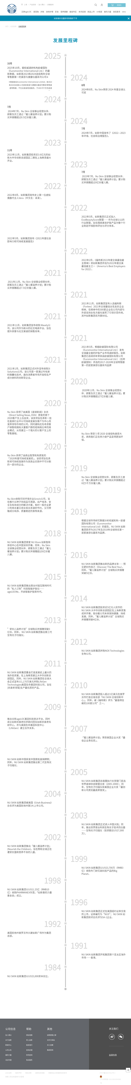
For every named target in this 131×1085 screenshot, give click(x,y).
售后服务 (29, 1060)
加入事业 (42, 4)
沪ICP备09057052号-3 (107, 1073)
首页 (6, 26)
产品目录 (33, 4)
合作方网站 (51, 1040)
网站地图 (29, 1035)
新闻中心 (8, 1045)
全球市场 (113, 1055)
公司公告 (8, 1050)
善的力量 (107, 12)
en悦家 (99, 12)
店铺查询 (50, 4)
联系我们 (29, 1045)
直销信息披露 (40, 1073)
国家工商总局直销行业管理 (14, 1076)
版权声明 (18, 1073)
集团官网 (50, 1050)
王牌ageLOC (26, 12)
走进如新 (13, 26)
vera (124, 12)
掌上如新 (29, 1040)
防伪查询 (29, 1055)
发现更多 (116, 12)
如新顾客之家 (51, 1035)
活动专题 (8, 1060)
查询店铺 (29, 1050)
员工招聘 (50, 1045)
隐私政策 (28, 1073)
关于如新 (8, 1040)
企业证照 (8, 1073)
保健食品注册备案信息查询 (57, 1073)
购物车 (119, 5)
